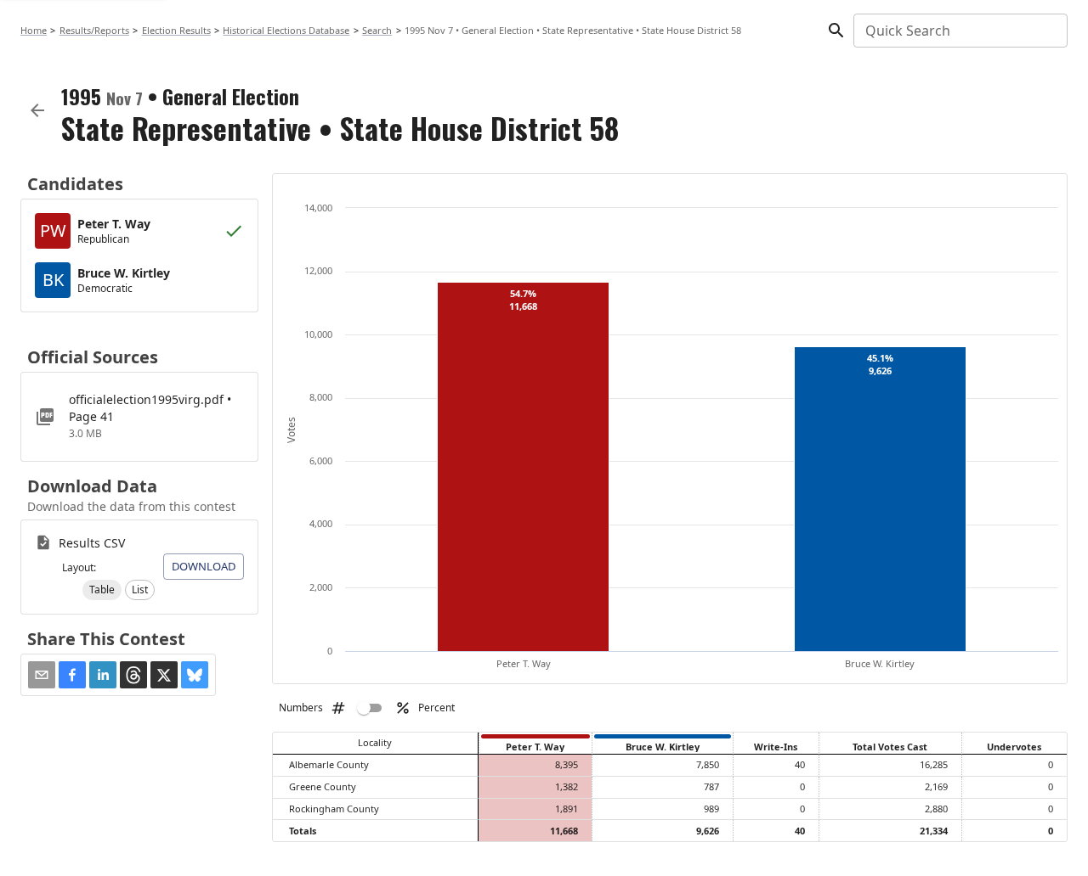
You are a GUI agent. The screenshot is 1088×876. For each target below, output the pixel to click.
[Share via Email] (41, 674)
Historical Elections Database (286, 30)
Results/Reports (94, 30)
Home (33, 30)
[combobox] (959, 30)
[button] (102, 590)
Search (377, 30)
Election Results (176, 30)
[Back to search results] (37, 110)
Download (203, 566)
